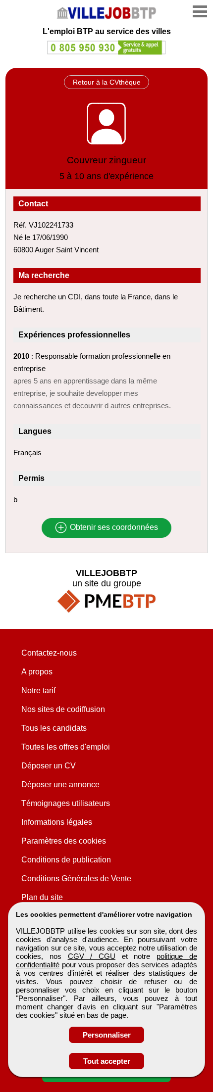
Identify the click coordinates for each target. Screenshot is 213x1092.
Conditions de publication (66, 859)
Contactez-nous (49, 653)
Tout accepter (106, 1061)
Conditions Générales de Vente (76, 878)
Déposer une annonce (60, 784)
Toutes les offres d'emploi (65, 747)
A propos (37, 671)
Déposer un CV (48, 765)
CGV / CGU (91, 956)
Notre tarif (38, 690)
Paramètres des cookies (63, 841)
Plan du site (42, 897)
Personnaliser (107, 1035)
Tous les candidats (54, 728)
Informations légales (56, 822)
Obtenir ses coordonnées (113, 527)
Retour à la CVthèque (107, 82)
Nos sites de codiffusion (63, 709)
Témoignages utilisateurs (65, 803)
